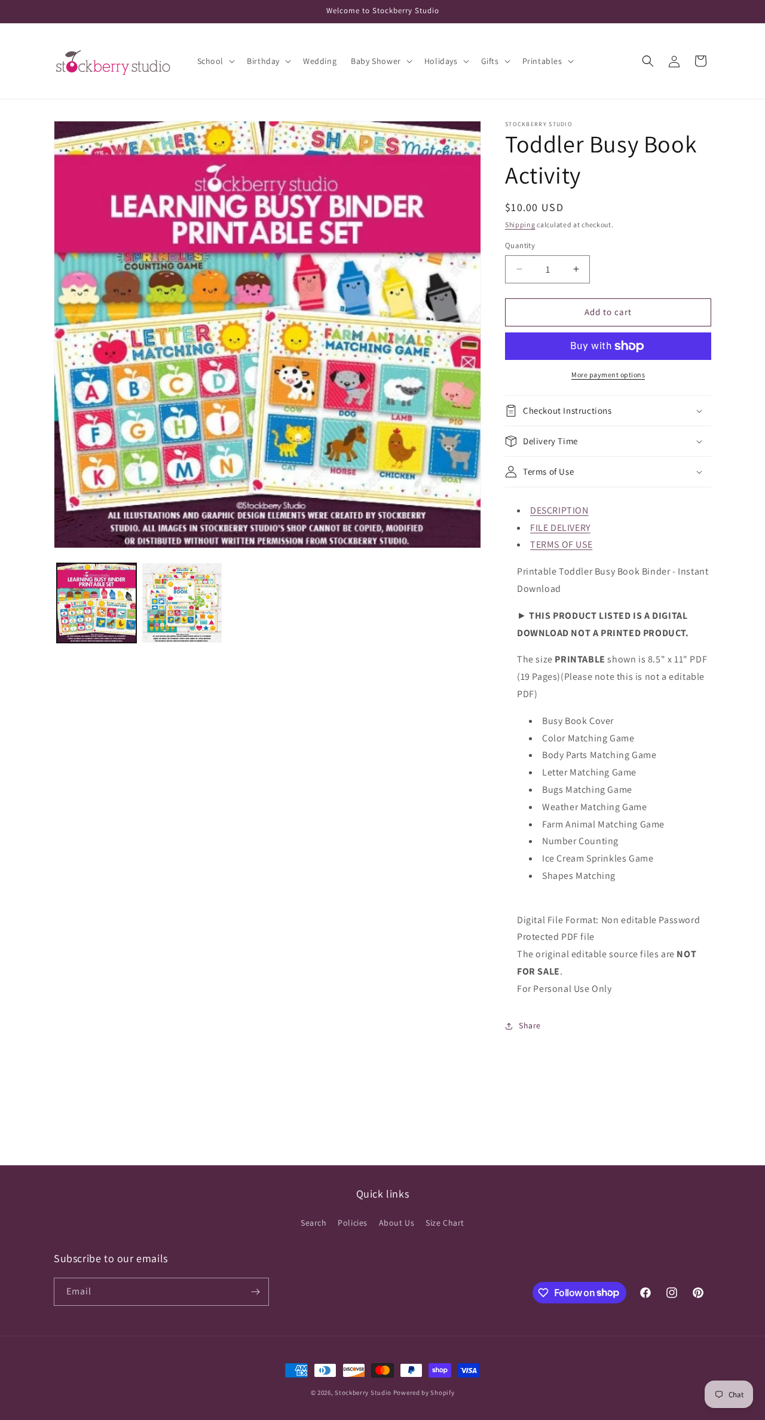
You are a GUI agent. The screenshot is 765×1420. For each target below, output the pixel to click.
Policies (353, 1222)
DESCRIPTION (559, 510)
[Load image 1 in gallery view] (96, 603)
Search (314, 1222)
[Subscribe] (255, 1292)
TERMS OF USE (561, 544)
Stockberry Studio (363, 1392)
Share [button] (530, 1025)
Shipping (520, 224)
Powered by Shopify (424, 1392)
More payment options (608, 374)
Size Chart (445, 1222)
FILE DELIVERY (560, 527)
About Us (397, 1222)
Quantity (520, 245)
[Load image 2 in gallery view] (182, 603)
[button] (215, 61)
